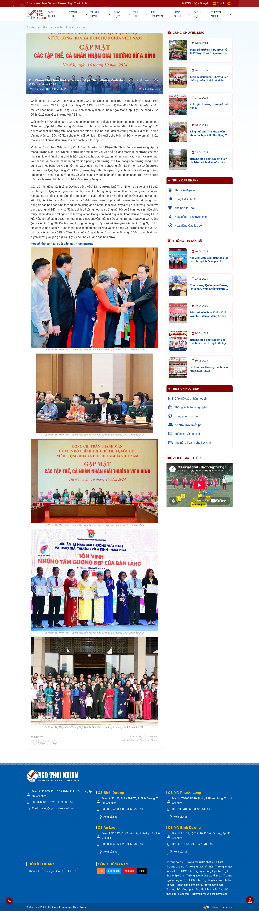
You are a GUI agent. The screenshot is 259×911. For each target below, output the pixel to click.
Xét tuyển (203, 3)
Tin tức (140, 14)
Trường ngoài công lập (203, 871)
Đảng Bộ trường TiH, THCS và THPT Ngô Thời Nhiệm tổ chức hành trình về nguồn (209, 53)
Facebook (114, 870)
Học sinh (182, 14)
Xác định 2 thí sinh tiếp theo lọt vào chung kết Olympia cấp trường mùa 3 (209, 261)
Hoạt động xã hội (75, 27)
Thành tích (100, 14)
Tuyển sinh (221, 14)
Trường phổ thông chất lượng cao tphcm (200, 884)
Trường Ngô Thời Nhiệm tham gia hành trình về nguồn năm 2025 (208, 162)
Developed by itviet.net (220, 907)
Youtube (129, 870)
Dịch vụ (201, 14)
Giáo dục (121, 14)
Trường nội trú (175, 861)
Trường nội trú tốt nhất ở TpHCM (204, 861)
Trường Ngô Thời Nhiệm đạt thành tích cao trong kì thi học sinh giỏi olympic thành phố (208, 343)
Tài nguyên (160, 14)
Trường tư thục (175, 866)
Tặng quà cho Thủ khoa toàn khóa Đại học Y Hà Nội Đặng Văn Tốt (210, 135)
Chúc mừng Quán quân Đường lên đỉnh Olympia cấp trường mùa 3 (209, 289)
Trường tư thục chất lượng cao (209, 893)
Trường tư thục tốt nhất (200, 866)
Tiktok (141, 870)
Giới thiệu (56, 14)
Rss (101, 870)
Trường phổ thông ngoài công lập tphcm (189, 889)
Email (220, 3)
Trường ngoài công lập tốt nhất (204, 875)
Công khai (78, 14)
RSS (187, 3)
